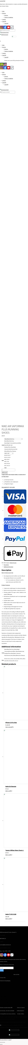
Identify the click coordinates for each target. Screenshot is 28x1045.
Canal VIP (4, 21)
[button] (14, 9)
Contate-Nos (3, 987)
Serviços (4, 13)
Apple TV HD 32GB (10, 914)
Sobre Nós (2, 983)
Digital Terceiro (13, 562)
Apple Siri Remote (10, 786)
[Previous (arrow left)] (0, 1044)
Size (3, 460)
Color (3, 445)
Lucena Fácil (2, 1)
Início (3, 11)
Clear (5, 467)
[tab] (15, 565)
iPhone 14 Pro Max (11, 722)
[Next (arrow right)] (1, 1044)
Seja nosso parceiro (17, 980)
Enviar (2, 970)
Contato (4, 19)
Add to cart (4, 472)
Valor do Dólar (3, 996)
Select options (8, 727)
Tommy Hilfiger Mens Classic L (14, 850)
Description (6, 564)
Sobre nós (2, 974)
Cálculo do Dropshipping (5, 990)
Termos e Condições (8, 17)
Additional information (8, 567)
